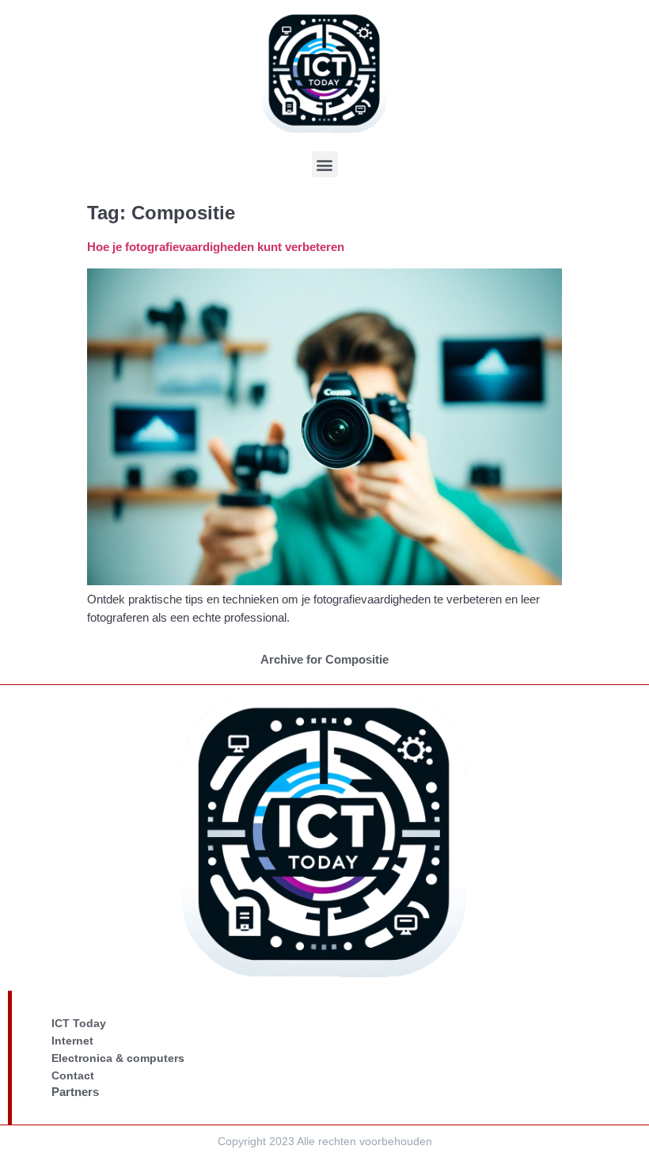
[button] (325, 164)
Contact (72, 1075)
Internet (72, 1040)
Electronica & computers (117, 1058)
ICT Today (78, 1023)
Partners (75, 1091)
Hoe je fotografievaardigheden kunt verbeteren (215, 246)
